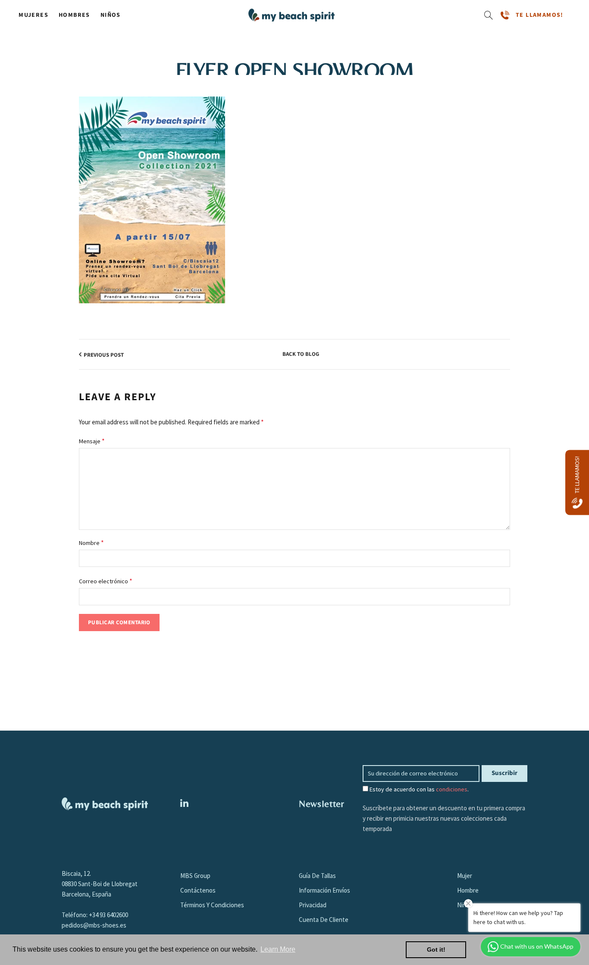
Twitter (184, 803)
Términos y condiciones (212, 905)
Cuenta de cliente (323, 919)
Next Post (491, 355)
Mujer (464, 876)
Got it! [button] (436, 949)
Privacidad (312, 905)
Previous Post (104, 355)
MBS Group (195, 876)
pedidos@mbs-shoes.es (94, 925)
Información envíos (324, 890)
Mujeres (33, 15)
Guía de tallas (317, 876)
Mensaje (92, 440)
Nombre (91, 542)
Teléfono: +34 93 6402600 (95, 915)
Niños (110, 15)
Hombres (74, 15)
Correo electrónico (105, 580)
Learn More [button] (277, 949)
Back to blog (300, 354)
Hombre (468, 890)
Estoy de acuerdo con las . (418, 789)
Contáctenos (198, 890)
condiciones (451, 789)
